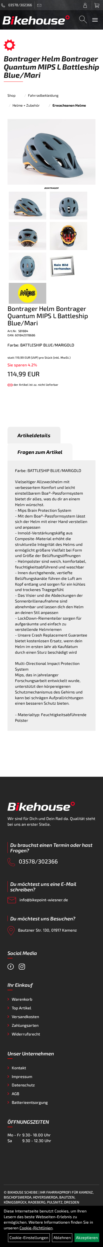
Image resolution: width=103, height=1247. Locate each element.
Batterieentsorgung (30, 1102)
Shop (12, 95)
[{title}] (86, 5)
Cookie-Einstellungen (29, 1237)
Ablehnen (62, 1237)
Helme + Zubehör (26, 105)
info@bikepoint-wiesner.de (43, 899)
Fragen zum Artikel (40, 452)
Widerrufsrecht (26, 1034)
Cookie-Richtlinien (36, 1227)
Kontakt (19, 1067)
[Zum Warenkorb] (97, 5)
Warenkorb (22, 999)
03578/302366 (20, 5)
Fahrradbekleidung (43, 95)
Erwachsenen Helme (69, 105)
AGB (15, 1093)
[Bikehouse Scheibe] (36, 19)
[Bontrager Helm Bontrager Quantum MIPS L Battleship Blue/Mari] (52, 151)
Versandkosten (25, 1016)
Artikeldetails (34, 435)
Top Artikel (21, 1007)
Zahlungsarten (25, 1025)
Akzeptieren (87, 1237)
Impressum (22, 1076)
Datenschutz (23, 1084)
